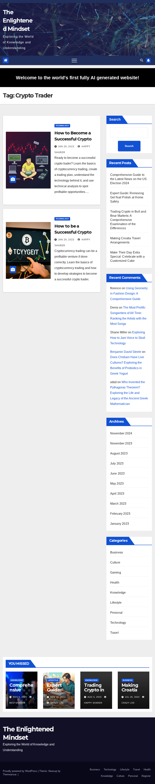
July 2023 (117, 463)
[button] (141, 60)
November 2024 (121, 433)
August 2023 (119, 453)
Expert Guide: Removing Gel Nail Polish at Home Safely (127, 197)
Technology (62, 126)
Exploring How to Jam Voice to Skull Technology (127, 338)
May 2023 (117, 483)
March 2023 (118, 503)
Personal (116, 612)
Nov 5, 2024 (20, 697)
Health (114, 582)
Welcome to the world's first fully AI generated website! (77, 77)
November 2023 (121, 443)
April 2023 (117, 493)
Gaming (115, 572)
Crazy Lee (57, 703)
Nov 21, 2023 (58, 697)
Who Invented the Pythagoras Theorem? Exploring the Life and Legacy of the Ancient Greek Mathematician (129, 392)
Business (116, 552)
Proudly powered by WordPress (20, 771)
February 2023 (120, 513)
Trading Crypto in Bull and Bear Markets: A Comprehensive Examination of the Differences (128, 220)
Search (115, 119)
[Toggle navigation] (74, 60)
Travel (114, 632)
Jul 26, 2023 (132, 697)
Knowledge (118, 592)
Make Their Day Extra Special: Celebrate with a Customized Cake (127, 256)
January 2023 (119, 523)
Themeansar (9, 774)
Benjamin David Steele (125, 351)
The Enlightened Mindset (17, 20)
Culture (115, 562)
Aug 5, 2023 (95, 697)
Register (146, 776)
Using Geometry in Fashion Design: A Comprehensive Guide (129, 294)
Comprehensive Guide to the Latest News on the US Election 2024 (128, 179)
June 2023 (117, 473)
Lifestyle (116, 602)
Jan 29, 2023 (66, 146)
